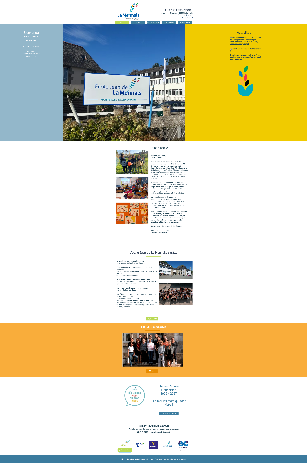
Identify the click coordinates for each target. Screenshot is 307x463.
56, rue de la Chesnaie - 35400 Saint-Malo (176, 13)
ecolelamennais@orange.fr (184, 15)
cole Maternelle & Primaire (178, 10)
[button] (169, 22)
